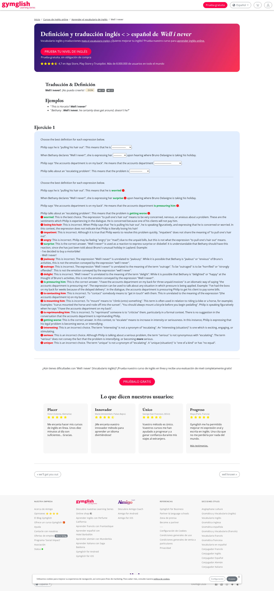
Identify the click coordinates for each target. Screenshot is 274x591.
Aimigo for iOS (125, 517)
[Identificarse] (268, 5)
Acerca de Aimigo (43, 509)
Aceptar (231, 579)
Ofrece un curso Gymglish (48, 522)
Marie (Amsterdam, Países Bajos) (110, 413)
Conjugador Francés (212, 549)
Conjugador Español (212, 557)
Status (38, 549)
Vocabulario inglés (211, 517)
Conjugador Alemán (212, 562)
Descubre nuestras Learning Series (94, 509)
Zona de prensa (168, 517)
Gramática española (212, 526)
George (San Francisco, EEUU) (156, 413)
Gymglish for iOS (85, 556)
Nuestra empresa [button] (43, 501)
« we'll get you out (47, 474)
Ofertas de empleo (50, 535)
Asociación (40, 544)
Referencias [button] (166, 501)
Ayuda (37, 526)
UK (102, 90)
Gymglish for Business (171, 509)
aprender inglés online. (191, 41)
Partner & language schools (174, 513)
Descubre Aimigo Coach (130, 509)
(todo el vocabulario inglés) (96, 40)
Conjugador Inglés (211, 553)
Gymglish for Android (87, 551)
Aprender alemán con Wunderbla (94, 538)
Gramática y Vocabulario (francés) (219, 531)
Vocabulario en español (214, 544)
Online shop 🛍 (84, 513)
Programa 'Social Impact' (47, 540)
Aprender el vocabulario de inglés (90, 19)
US (112, 90)
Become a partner (169, 522)
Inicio (37, 19)
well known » (229, 474)
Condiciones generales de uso (176, 535)
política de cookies (161, 579)
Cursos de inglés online (55, 19)
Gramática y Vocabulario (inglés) (219, 513)
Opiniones (39, 513)
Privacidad (165, 547)
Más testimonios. (199, 445)
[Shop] (258, 5)
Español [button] (241, 5)
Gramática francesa (212, 540)
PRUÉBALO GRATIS (137, 381)
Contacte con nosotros (46, 531)
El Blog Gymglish (43, 517)
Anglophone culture (212, 509)
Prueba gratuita (215, 5)
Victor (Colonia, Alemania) (59, 413)
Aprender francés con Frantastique (94, 526)
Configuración (217, 579)
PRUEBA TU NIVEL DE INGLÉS (66, 51)
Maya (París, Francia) (199, 413)
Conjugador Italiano (212, 566)
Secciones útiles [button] (211, 501)
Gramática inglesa (211, 522)
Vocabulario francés (212, 535)
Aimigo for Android (128, 513)
